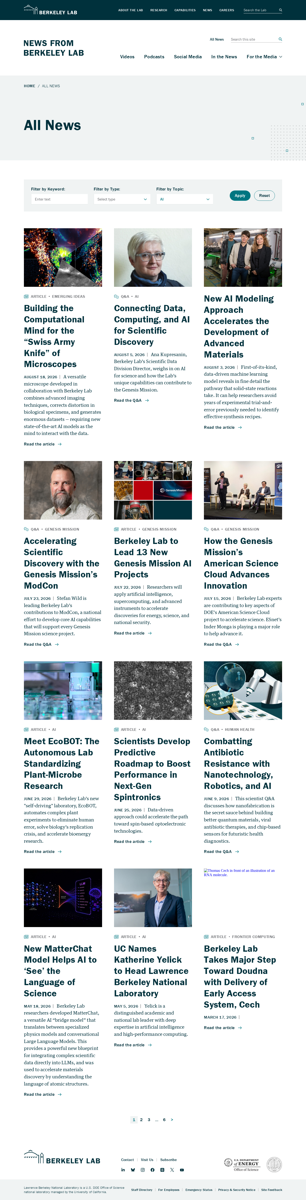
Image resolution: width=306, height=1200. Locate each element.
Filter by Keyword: (48, 189)
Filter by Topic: (170, 189)
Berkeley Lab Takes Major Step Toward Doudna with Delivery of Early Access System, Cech (240, 976)
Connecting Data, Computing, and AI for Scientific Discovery (152, 324)
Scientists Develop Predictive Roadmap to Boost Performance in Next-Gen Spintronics (152, 769)
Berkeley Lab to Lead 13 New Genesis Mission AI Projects (153, 557)
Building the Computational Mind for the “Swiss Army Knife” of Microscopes (54, 335)
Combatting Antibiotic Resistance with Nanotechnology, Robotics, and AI (238, 763)
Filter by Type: (107, 189)
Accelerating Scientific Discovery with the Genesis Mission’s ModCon (62, 563)
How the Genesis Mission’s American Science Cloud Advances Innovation (241, 563)
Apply (240, 195)
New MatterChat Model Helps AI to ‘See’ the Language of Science (60, 971)
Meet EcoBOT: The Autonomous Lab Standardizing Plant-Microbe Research (61, 763)
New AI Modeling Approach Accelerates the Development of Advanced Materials (239, 326)
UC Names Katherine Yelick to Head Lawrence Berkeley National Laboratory (151, 971)
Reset (264, 195)
